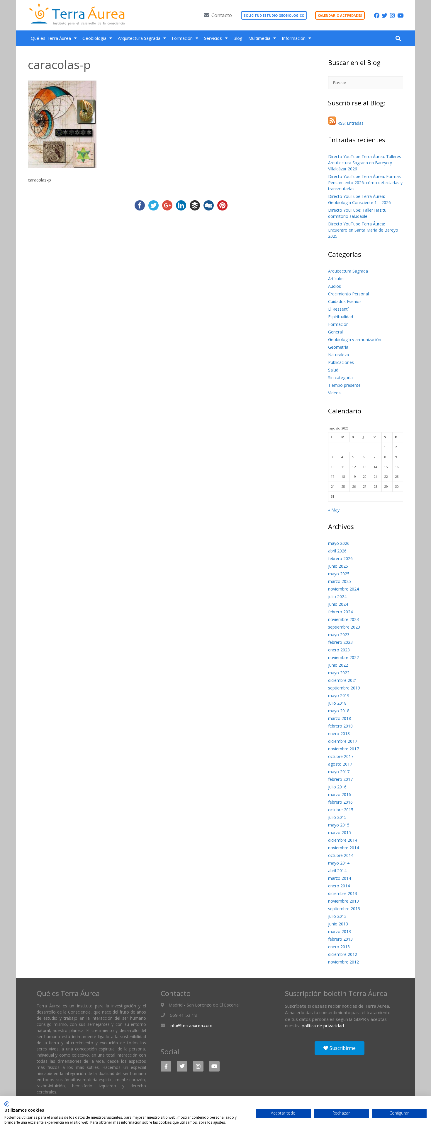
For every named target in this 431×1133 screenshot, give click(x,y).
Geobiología (94, 38)
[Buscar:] (365, 82)
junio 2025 (338, 566)
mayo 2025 (338, 573)
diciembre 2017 (342, 741)
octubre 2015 (340, 809)
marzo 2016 (339, 794)
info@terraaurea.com (191, 1025)
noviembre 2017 (343, 749)
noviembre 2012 (343, 962)
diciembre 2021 (342, 680)
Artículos (336, 278)
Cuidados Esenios (345, 301)
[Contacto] (206, 15)
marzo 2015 (339, 832)
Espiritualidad (340, 316)
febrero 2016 (340, 802)
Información (294, 38)
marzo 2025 (339, 581)
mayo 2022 (338, 672)
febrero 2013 (340, 939)
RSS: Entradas (350, 123)
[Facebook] (376, 15)
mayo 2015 (338, 825)
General (335, 332)
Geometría (338, 347)
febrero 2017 (340, 779)
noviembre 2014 (343, 847)
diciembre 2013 (342, 893)
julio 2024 (337, 596)
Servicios (213, 38)
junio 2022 (338, 665)
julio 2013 (337, 916)
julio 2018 (337, 703)
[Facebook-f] (166, 1066)
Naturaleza (338, 354)
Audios (334, 286)
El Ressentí (338, 309)
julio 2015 (337, 817)
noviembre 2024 (343, 589)
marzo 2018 (339, 718)
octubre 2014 (340, 855)
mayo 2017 (338, 771)
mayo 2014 (338, 863)
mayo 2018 (338, 710)
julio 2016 (337, 787)
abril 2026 (337, 551)
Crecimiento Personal (348, 294)
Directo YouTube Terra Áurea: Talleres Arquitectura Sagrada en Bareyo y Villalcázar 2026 (364, 163)
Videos (334, 393)
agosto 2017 (340, 764)
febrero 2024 (340, 612)
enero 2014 (339, 886)
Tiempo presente (344, 385)
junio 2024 (338, 604)
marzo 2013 (339, 931)
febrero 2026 (340, 558)
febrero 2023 (340, 642)
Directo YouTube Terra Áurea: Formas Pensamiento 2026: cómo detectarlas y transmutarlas (365, 182)
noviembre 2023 (343, 619)
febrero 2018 (340, 726)
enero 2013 (339, 946)
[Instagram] (392, 15)
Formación (182, 38)
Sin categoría (340, 377)
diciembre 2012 (342, 954)
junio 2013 (338, 924)
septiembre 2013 (344, 908)
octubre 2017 (340, 756)
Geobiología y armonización (354, 339)
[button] (398, 38)
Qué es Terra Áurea (51, 38)
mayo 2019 (338, 695)
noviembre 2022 (343, 657)
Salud (333, 370)
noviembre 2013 (343, 901)
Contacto (221, 15)
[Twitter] (384, 15)
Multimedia (259, 38)
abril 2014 (337, 870)
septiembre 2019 (344, 688)
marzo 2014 (339, 878)
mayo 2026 (338, 543)
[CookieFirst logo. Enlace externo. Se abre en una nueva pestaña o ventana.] (6, 1104)
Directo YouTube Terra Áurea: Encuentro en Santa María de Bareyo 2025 (363, 230)
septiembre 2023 (344, 627)
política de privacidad (323, 1025)
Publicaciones (341, 362)
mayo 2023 (338, 634)
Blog (237, 38)
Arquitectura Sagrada (139, 38)
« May (334, 510)
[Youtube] (400, 15)
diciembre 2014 (342, 840)
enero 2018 (339, 733)
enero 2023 (339, 650)
